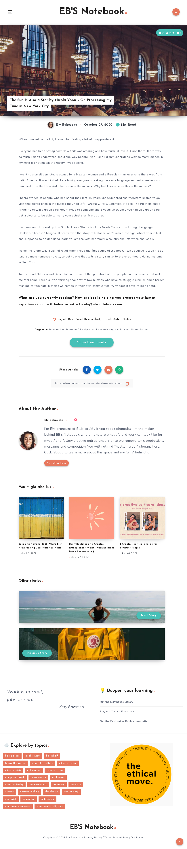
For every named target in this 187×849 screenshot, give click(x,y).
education (29, 799)
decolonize (51, 791)
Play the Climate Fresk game (118, 711)
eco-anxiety (71, 791)
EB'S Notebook (91, 11)
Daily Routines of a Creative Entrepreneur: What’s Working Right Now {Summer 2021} (91, 548)
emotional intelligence (50, 806)
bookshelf (72, 329)
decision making (29, 791)
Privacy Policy (93, 837)
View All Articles (56, 463)
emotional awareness (17, 806)
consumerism (38, 777)
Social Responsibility (89, 319)
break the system (15, 763)
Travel (107, 319)
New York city (105, 329)
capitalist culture (42, 763)
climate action (68, 763)
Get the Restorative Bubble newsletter (124, 721)
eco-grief (10, 799)
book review (57, 329)
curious (9, 791)
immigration (87, 329)
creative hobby (14, 784)
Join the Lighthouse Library (116, 702)
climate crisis (13, 770)
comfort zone (55, 770)
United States (122, 319)
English (62, 319)
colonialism (34, 770)
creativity (58, 784)
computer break (14, 777)
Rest (71, 319)
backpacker (12, 756)
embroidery (47, 799)
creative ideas (38, 784)
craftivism (58, 777)
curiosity (76, 784)
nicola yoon (122, 329)
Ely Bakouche (53, 420)
